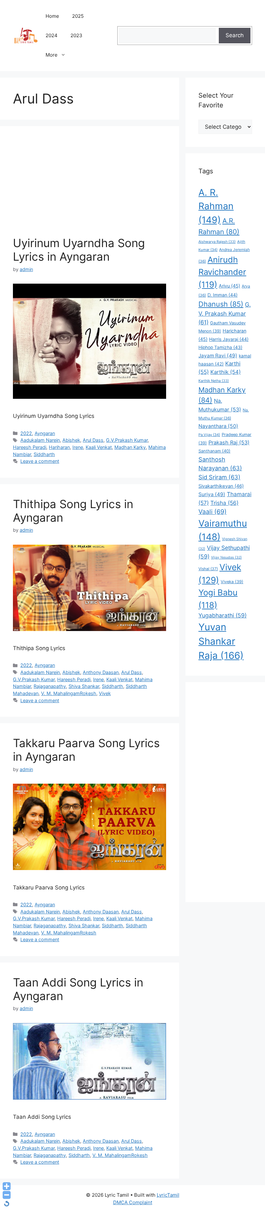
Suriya (211, 494)
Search (235, 35)
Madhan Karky (130, 447)
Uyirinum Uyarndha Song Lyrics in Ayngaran (79, 249)
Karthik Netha (213, 380)
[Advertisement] (89, 187)
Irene (77, 447)
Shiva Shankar (84, 686)
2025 (78, 16)
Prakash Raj (228, 442)
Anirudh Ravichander (222, 272)
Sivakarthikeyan (221, 486)
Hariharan (59, 447)
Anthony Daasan (101, 672)
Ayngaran (45, 433)
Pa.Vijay (209, 434)
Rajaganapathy (50, 686)
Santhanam (214, 450)
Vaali (212, 512)
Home (52, 16)
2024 (52, 35)
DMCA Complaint (132, 1202)
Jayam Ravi (217, 356)
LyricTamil (168, 1195)
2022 (26, 433)
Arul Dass (93, 440)
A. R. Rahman (216, 206)
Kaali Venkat (99, 447)
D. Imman (222, 295)
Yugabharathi (222, 615)
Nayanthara (218, 426)
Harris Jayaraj (229, 339)
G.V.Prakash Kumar (127, 440)
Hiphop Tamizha (220, 347)
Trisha (224, 502)
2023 (76, 35)
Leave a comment (39, 461)
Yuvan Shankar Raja (221, 641)
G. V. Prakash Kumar (224, 313)
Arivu (229, 286)
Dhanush (220, 304)
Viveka (232, 581)
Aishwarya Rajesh (217, 241)
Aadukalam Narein (40, 440)
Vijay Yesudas (226, 557)
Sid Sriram (219, 477)
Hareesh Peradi (29, 447)
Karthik (225, 372)
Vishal (208, 568)
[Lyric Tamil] (26, 35)
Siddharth (44, 454)
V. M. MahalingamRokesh (68, 693)
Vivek (105, 693)
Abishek (71, 440)
